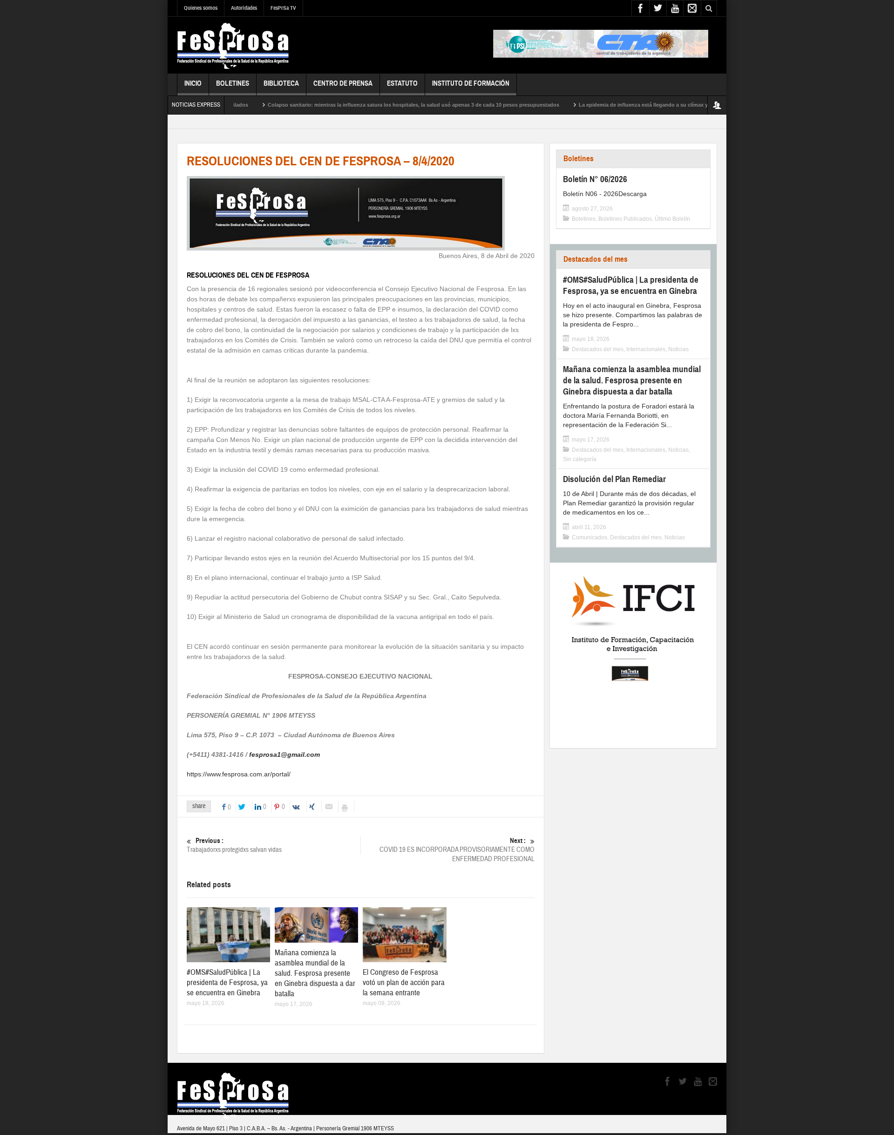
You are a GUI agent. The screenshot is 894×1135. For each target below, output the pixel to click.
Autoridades (244, 8)
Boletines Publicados (625, 219)
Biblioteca (281, 83)
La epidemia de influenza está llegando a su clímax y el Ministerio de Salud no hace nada (657, 105)
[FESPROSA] (233, 45)
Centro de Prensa (342, 83)
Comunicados (589, 537)
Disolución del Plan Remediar (614, 479)
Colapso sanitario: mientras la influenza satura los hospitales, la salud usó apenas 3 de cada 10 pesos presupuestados (383, 105)
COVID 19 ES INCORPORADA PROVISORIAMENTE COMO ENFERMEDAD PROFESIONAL (457, 849)
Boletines (232, 83)
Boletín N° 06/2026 (595, 179)
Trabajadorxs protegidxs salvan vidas (234, 845)
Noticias (678, 349)
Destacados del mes (595, 259)
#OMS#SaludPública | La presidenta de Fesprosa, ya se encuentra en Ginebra (227, 982)
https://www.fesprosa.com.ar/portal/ (239, 774)
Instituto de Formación (470, 83)
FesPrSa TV (283, 8)
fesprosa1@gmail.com (284, 754)
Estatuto (402, 83)
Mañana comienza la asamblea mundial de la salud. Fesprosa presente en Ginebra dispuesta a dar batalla (315, 973)
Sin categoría (579, 459)
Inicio (193, 83)
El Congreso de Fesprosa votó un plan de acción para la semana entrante (404, 982)
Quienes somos (200, 8)
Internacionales (645, 349)
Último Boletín (672, 219)
